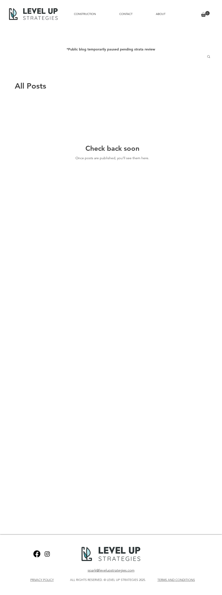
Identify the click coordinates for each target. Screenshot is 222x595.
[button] (205, 14)
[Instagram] (47, 553)
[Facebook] (36, 553)
